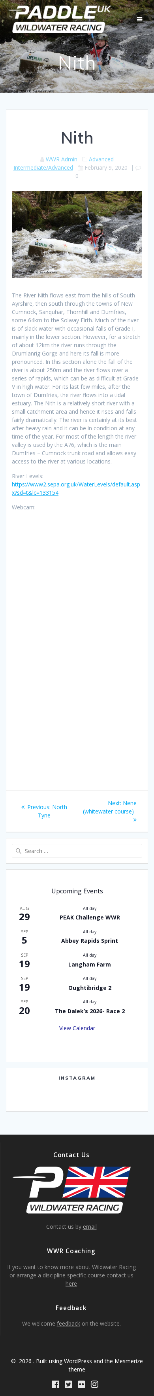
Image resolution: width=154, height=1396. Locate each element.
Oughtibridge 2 (89, 987)
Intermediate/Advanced (43, 167)
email (90, 1226)
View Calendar (77, 1028)
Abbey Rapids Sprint (89, 940)
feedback (68, 1323)
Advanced (101, 159)
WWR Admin (61, 159)
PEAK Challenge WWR (90, 917)
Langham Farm (89, 964)
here (71, 1283)
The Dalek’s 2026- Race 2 (90, 1011)
